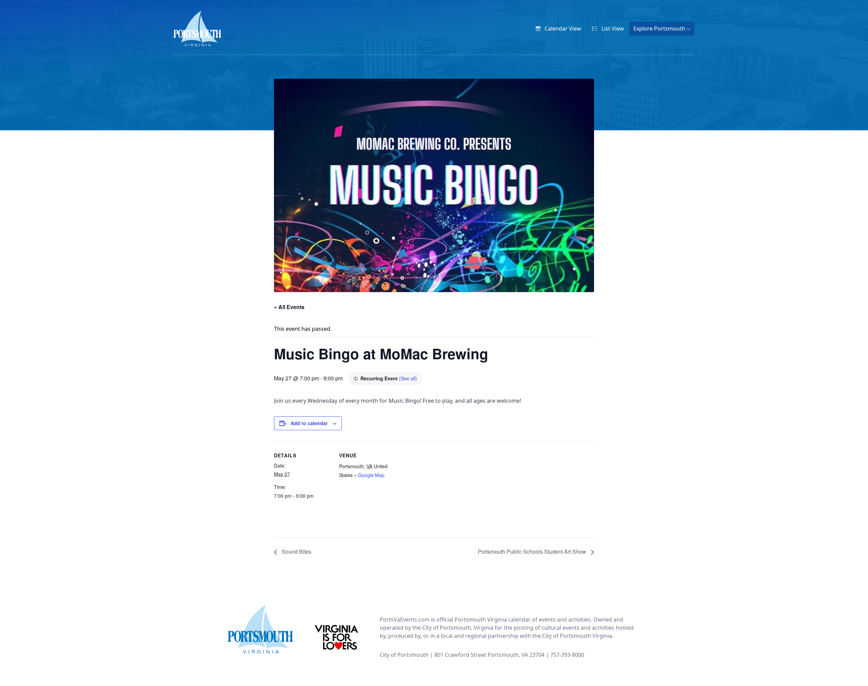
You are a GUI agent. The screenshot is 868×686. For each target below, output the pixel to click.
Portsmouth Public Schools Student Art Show (533, 551)
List (612, 28)
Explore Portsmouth (660, 28)
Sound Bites (295, 551)
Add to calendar (309, 423)
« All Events (289, 307)
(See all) (408, 378)
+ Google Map (369, 475)
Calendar (562, 28)
